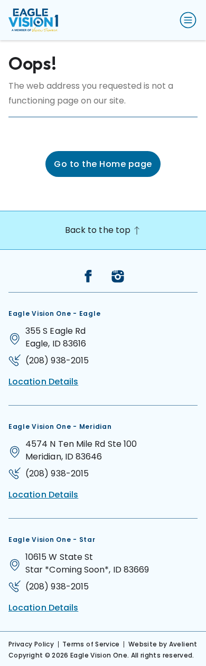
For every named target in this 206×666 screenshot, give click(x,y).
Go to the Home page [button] (103, 164)
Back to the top (99, 230)
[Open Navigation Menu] (186, 20)
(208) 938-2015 (57, 360)
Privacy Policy (31, 644)
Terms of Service (91, 644)
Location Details (43, 382)
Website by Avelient (163, 644)
